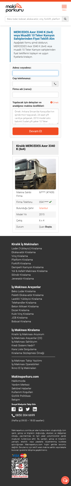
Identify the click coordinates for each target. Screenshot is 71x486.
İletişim (16, 399)
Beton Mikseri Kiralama (25, 306)
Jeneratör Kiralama (23, 278)
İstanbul (43, 208)
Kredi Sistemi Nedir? (23, 345)
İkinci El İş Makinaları (24, 368)
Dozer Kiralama (20, 310)
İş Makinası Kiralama (26, 330)
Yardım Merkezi (21, 384)
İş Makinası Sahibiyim (24, 341)
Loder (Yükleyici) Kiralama (27, 248)
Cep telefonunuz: (22, 78)
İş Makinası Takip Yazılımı (27, 360)
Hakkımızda (18, 380)
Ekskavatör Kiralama (24, 252)
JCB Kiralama (20, 317)
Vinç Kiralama (20, 256)
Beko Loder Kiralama (24, 291)
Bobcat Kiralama (21, 321)
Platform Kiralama (22, 259)
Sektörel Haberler (21, 388)
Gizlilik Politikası (21, 395)
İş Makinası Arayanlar (26, 287)
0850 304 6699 (25, 415)
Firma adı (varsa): (22, 89)
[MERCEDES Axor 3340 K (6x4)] (35, 173)
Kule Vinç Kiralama (23, 313)
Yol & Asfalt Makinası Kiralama (30, 271)
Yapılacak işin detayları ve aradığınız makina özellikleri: (28, 104)
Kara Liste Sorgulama (24, 349)
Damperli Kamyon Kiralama (28, 267)
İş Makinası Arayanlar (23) (27, 338)
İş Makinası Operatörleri (25, 364)
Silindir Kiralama (21, 274)
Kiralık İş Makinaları (25, 244)
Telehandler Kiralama (24, 302)
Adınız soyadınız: (22, 67)
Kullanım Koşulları (22, 392)
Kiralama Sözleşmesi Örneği (28, 353)
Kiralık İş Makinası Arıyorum (28, 334)
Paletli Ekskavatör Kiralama (28, 295)
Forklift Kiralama (21, 263)
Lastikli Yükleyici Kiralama (27, 298)
